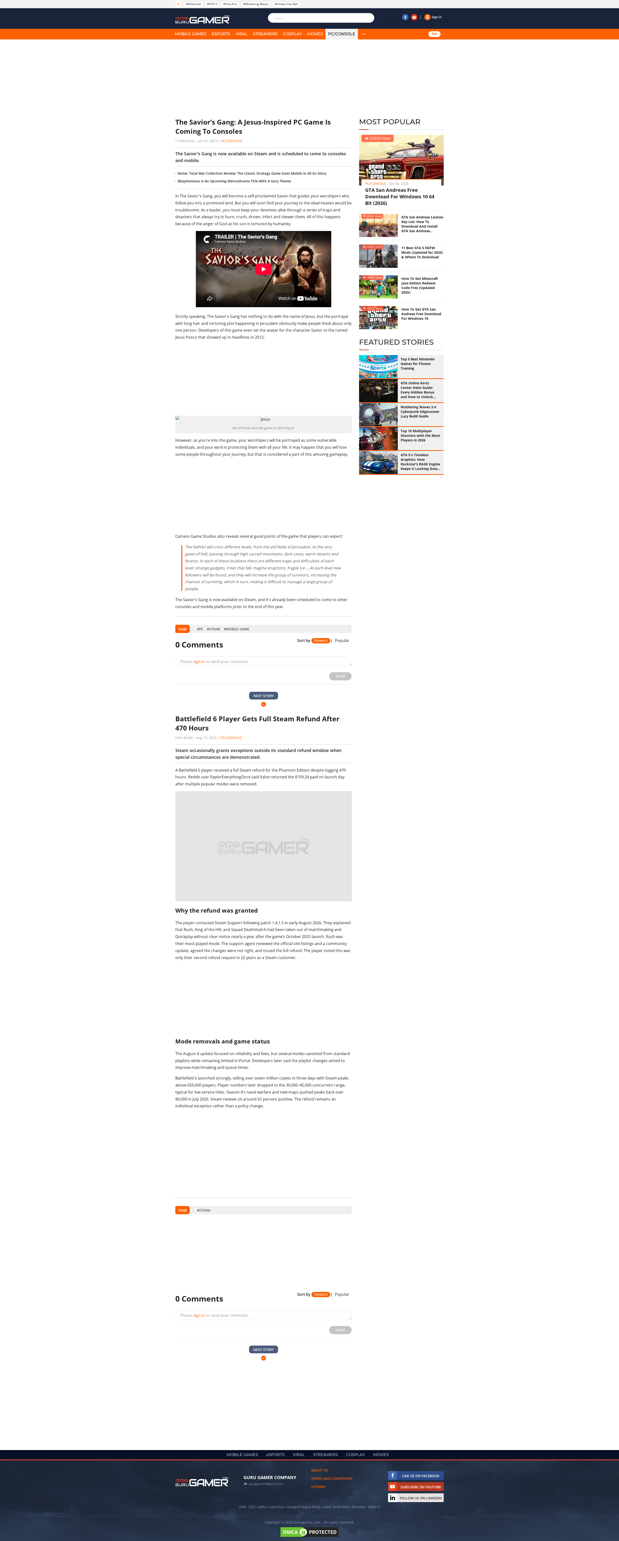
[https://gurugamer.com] (201, 1470)
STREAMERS (265, 34)
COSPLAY (292, 34)
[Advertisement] (263, 78)
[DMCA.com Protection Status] (309, 1525)
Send (340, 676)
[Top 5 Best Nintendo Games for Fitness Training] (378, 366)
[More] (363, 34)
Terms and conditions (332, 1467)
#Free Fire (230, 4)
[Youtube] (414, 17)
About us (319, 1459)
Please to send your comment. (214, 661)
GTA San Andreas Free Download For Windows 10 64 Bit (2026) (399, 196)
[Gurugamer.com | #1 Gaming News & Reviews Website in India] (203, 19)
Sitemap (318, 1475)
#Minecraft (193, 4)
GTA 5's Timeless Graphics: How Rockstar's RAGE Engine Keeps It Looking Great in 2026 (420, 462)
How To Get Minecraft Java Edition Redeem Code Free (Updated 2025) (419, 285)
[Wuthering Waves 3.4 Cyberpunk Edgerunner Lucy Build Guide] (378, 414)
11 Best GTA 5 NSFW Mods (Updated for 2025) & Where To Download (422, 252)
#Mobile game (236, 629)
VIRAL (242, 34)
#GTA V (212, 4)
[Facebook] (405, 17)
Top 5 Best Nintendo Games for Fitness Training (418, 364)
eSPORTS (221, 34)
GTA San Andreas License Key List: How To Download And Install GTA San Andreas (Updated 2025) (422, 224)
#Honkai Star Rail (286, 4)
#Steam (213, 629)
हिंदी (434, 34)
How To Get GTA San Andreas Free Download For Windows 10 (421, 314)
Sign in (437, 17)
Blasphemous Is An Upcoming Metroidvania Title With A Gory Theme (234, 181)
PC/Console (341, 34)
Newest (321, 640)
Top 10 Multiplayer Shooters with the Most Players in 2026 (420, 435)
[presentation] (192, 629)
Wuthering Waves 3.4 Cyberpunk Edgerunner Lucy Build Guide (420, 411)
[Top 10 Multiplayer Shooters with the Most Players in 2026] (378, 438)
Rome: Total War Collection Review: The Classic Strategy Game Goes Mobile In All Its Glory (252, 173)
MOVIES (315, 34)
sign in (199, 661)
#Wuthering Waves (256, 4)
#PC (200, 629)
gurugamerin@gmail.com (266, 1473)
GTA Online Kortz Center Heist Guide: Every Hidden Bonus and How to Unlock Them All (417, 390)
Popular (342, 640)
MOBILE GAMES (190, 34)
